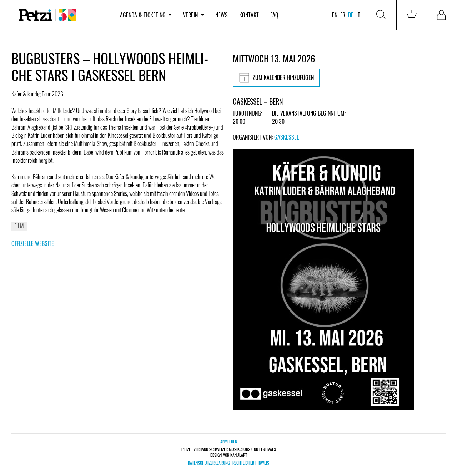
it (358, 15)
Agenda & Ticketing (143, 15)
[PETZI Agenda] (62, 15)
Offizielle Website (32, 243)
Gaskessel (286, 137)
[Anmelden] (442, 15)
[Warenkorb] (412, 15)
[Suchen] (381, 15)
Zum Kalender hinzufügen (283, 77)
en (334, 15)
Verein (190, 15)
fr (342, 15)
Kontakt (249, 15)
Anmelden (228, 441)
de (350, 15)
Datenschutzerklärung (209, 463)
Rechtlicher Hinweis (250, 463)
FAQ (274, 15)
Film (19, 226)
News (221, 15)
